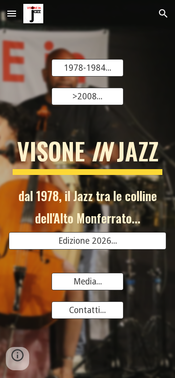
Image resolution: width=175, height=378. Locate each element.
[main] (87, 155)
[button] (11, 13)
